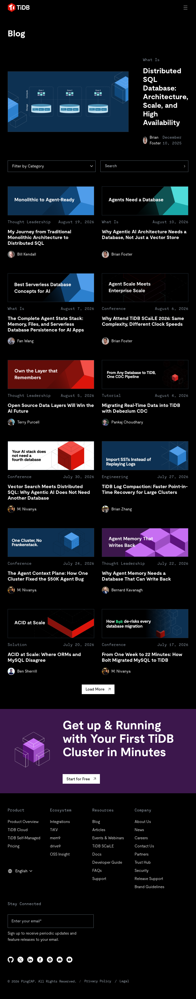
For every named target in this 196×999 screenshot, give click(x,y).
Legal (124, 981)
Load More (95, 689)
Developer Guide (107, 862)
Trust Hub (143, 862)
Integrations (60, 821)
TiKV (54, 830)
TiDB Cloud (18, 830)
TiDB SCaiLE (103, 846)
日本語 (17, 881)
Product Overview (23, 821)
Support (99, 878)
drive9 (55, 846)
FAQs (97, 870)
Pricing (13, 846)
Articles (98, 830)
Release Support (149, 878)
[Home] (19, 7)
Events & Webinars (108, 838)
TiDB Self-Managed (24, 838)
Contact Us (144, 846)
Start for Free (78, 779)
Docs (97, 854)
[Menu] (186, 7)
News (139, 830)
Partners (142, 854)
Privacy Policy (97, 981)
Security (141, 870)
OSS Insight (60, 854)
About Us (143, 821)
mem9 (55, 838)
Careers (141, 838)
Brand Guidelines (149, 887)
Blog (96, 821)
